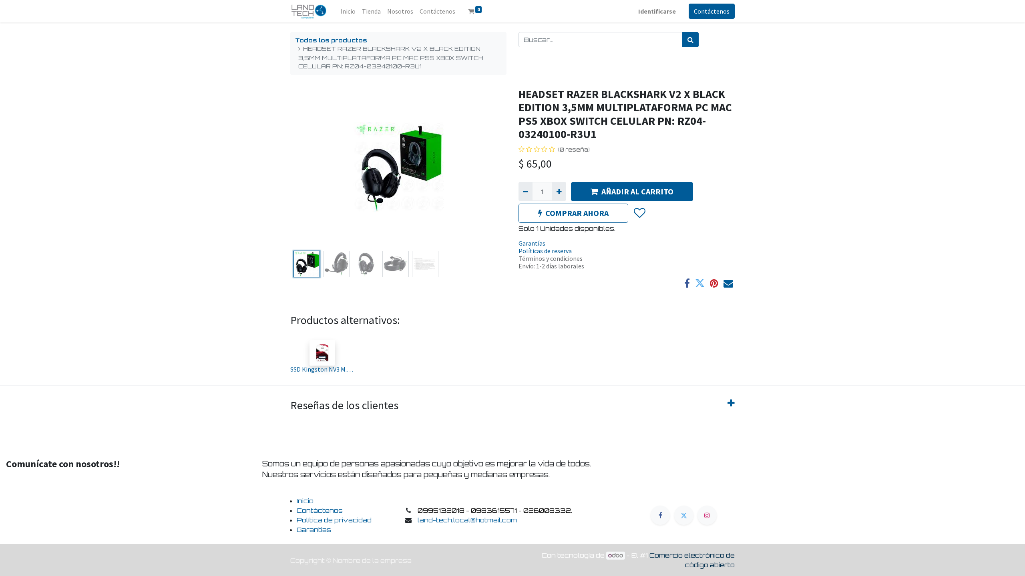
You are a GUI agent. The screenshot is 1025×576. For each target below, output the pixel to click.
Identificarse (657, 11)
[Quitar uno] (526, 191)
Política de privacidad (334, 520)
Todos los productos (331, 40)
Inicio (305, 501)
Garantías (532, 243)
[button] (306, 168)
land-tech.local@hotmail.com (467, 520)
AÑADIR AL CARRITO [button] (637, 191)
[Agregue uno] (559, 191)
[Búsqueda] (690, 39)
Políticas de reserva (545, 251)
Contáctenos (712, 11)
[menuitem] (348, 11)
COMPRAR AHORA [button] (577, 213)
